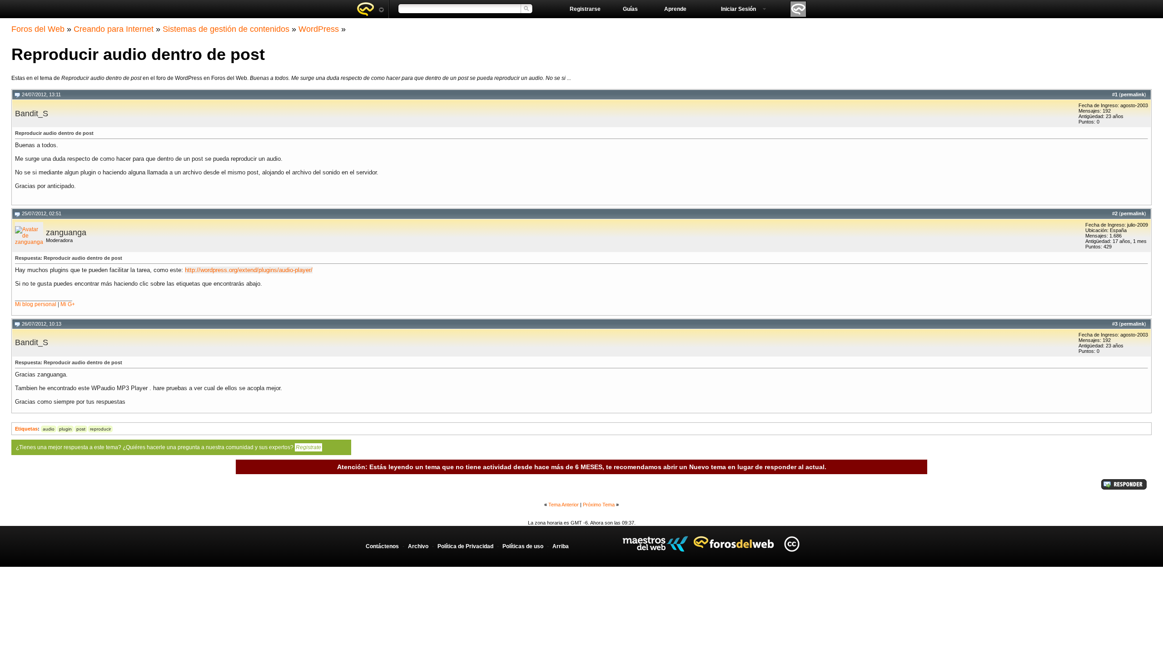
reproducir (100, 428)
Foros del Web (38, 29)
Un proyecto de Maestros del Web (655, 544)
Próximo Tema (599, 504)
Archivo (418, 546)
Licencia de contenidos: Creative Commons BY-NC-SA (792, 544)
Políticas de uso (522, 546)
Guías (630, 9)
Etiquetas (26, 428)
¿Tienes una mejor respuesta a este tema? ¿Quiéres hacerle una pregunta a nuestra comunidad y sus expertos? (168, 447)
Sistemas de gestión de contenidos (226, 29)
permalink (1132, 94)
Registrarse (585, 9)
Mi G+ (67, 304)
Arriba (560, 546)
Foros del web (370, 9)
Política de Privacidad (465, 546)
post (80, 428)
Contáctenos (382, 546)
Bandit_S (31, 113)
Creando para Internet (114, 29)
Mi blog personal (35, 304)
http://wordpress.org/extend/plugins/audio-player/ (249, 270)
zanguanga (66, 232)
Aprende (675, 9)
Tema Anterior (563, 504)
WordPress (318, 29)
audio (49, 428)
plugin (65, 428)
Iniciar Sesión (738, 9)
